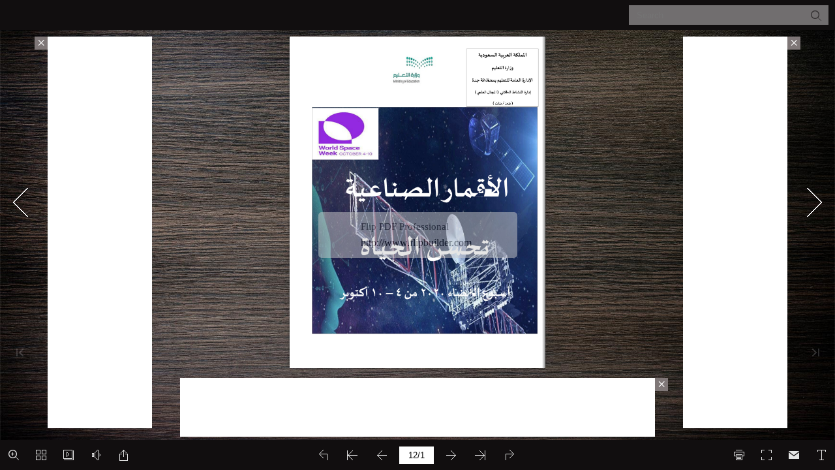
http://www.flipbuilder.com (416, 242)
